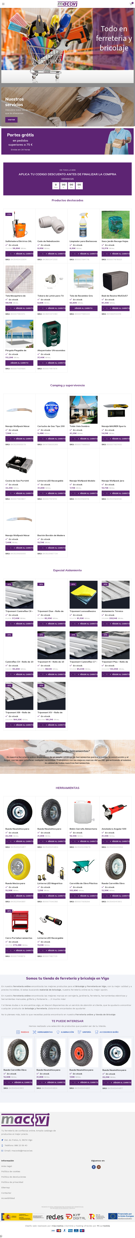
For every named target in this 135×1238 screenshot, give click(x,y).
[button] (19, 254)
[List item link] (22, 1166)
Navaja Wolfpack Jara (113, 480)
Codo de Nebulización (48, 241)
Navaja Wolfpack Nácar (17, 426)
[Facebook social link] (94, 1167)
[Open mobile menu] (3, 4)
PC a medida (103, 1226)
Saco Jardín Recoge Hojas (115, 241)
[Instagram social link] (99, 1167)
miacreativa (57, 1226)
